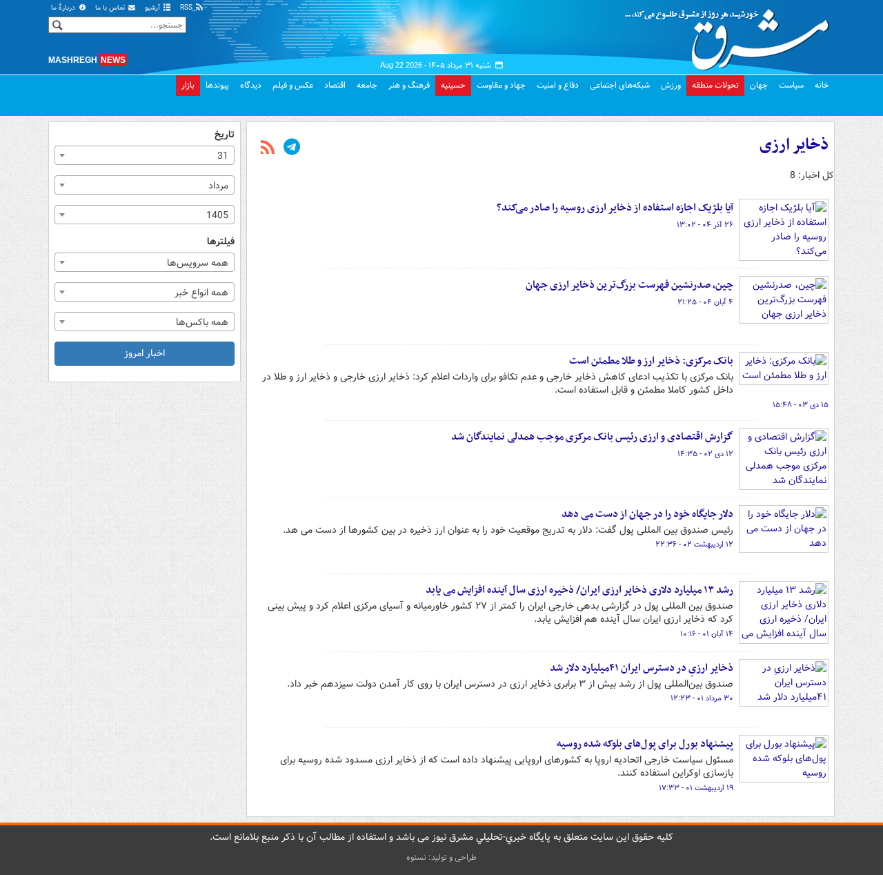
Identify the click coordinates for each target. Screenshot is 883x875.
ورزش (671, 85)
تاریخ (225, 135)
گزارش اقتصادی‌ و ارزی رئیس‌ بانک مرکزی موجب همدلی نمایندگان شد (592, 437)
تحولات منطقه (715, 85)
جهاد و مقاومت (501, 85)
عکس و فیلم (292, 85)
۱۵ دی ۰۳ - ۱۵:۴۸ (801, 405)
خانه (822, 85)
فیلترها (221, 242)
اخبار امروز (144, 353)
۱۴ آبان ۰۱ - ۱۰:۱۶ (706, 634)
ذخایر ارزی (794, 145)
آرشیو (153, 8)
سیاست (791, 85)
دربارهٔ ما (64, 8)
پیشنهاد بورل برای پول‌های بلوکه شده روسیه (645, 744)
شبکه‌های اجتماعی (620, 85)
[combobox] (144, 155)
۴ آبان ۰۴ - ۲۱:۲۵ (705, 302)
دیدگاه (250, 85)
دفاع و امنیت (558, 85)
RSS (187, 8)
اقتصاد (335, 85)
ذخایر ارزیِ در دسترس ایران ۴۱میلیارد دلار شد (641, 668)
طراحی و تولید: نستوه (441, 857)
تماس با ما (111, 8)
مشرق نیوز (731, 34)
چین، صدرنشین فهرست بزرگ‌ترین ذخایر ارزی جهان (629, 285)
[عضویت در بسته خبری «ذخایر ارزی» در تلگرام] (292, 148)
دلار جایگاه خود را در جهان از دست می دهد (647, 514)
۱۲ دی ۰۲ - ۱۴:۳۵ (705, 454)
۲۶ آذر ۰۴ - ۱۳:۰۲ (705, 225)
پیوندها (217, 85)
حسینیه (453, 85)
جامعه (367, 85)
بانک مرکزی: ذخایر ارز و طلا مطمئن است (651, 361)
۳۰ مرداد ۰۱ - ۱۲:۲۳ (702, 698)
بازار (188, 85)
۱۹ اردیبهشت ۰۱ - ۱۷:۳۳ (696, 788)
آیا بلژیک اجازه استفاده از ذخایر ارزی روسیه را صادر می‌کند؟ (615, 208)
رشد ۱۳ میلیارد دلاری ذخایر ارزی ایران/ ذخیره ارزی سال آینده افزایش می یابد (579, 590)
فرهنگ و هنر (409, 85)
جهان (759, 85)
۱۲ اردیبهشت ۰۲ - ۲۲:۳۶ (694, 544)
